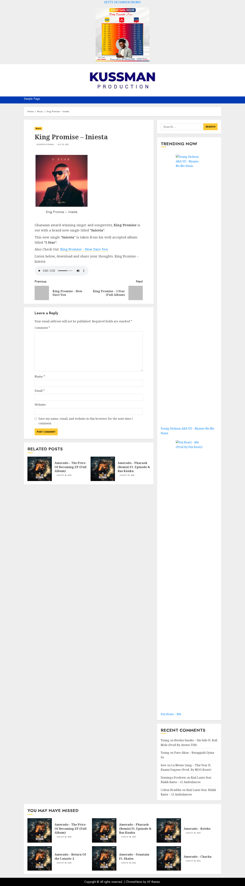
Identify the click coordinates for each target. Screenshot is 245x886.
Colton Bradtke (171, 790)
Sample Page (32, 99)
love (163, 765)
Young (165, 740)
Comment (42, 328)
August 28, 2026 (64, 475)
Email (40, 391)
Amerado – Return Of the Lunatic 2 (70, 856)
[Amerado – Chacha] (169, 858)
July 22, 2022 (63, 144)
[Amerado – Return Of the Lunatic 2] (39, 858)
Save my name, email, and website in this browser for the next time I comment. (85, 421)
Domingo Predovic (173, 778)
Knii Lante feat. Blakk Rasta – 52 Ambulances (188, 792)
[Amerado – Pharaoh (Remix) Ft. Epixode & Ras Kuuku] (103, 469)
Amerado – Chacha (197, 857)
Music (38, 128)
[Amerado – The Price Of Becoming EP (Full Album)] (39, 469)
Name (40, 376)
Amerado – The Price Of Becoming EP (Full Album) (70, 467)
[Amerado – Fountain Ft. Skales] (104, 858)
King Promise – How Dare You (84, 249)
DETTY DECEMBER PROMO (122, 2)
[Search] (219, 99)
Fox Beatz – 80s (171, 714)
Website (40, 405)
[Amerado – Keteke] (169, 830)
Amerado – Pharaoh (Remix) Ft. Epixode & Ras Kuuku (134, 467)
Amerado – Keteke (197, 829)
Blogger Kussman (45, 144)
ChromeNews (134, 882)
